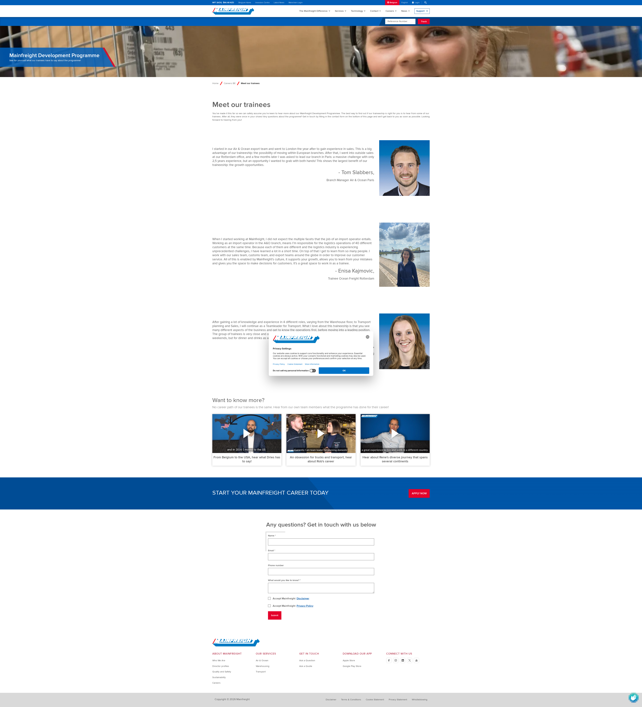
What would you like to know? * (284, 580)
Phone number (276, 565)
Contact (374, 11)
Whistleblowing (419, 699)
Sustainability (219, 677)
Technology (357, 11)
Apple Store (349, 660)
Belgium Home (244, 2)
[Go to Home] (236, 645)
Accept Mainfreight (291, 598)
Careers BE (230, 83)
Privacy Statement (398, 699)
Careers (390, 11)
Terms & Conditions (351, 699)
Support (420, 11)
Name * (272, 535)
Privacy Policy (305, 606)
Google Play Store (352, 666)
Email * (271, 550)
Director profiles (220, 666)
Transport (261, 671)
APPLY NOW (419, 493)
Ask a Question (307, 660)
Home (215, 83)
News (404, 11)
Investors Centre (262, 2)
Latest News (279, 2)
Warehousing (262, 666)
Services (339, 11)
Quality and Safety (221, 671)
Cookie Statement (375, 699)
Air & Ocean (262, 660)
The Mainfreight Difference (313, 11)
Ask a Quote (305, 666)
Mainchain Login (295, 2)
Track (424, 21)
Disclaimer (303, 598)
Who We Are (218, 660)
